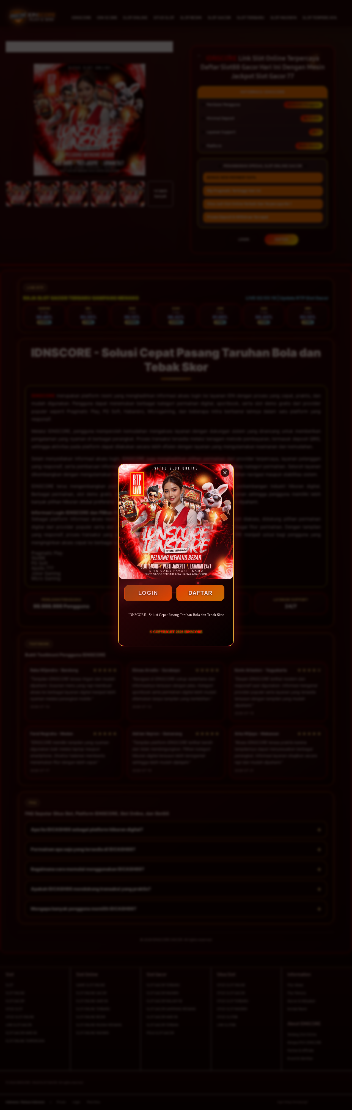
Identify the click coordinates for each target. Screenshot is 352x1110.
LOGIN (148, 593)
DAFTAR (200, 593)
